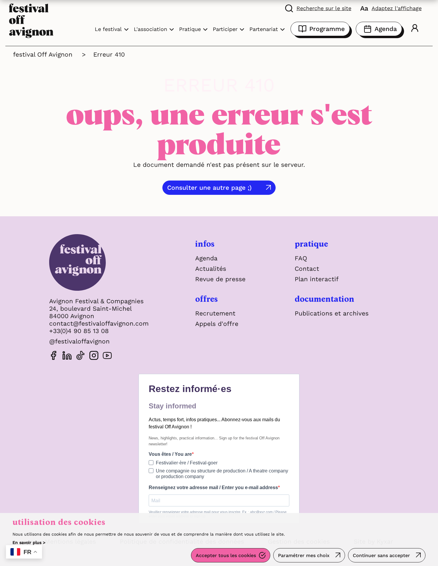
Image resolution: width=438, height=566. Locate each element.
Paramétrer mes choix (304, 555)
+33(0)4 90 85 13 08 (79, 331)
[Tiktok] (80, 356)
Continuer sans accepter (381, 555)
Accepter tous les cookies (226, 555)
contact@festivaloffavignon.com (99, 323)
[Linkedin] (67, 356)
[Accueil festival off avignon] (31, 20)
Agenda (386, 28)
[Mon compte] (415, 29)
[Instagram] (93, 356)
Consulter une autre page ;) (209, 187)
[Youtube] (107, 356)
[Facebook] (53, 356)
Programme (327, 28)
